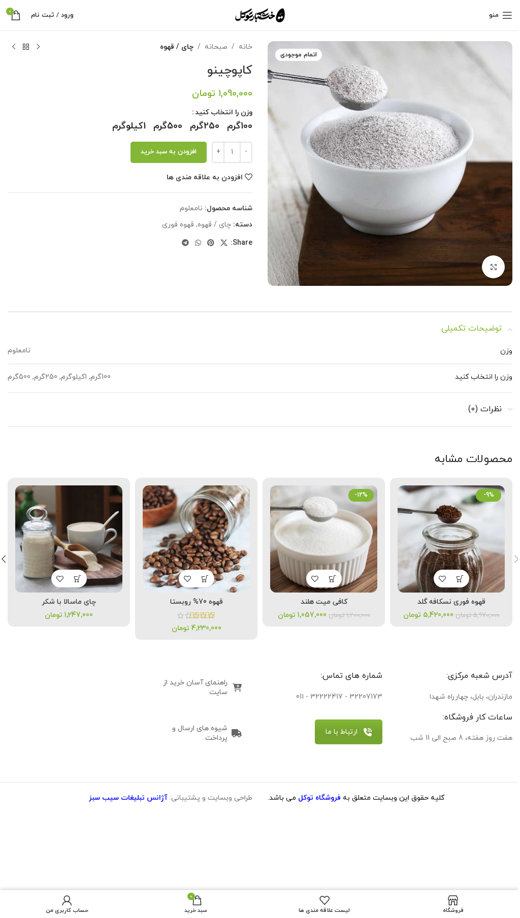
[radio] (239, 126)
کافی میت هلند (324, 602)
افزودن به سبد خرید (169, 151)
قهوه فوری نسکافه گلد (451, 602)
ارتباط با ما (342, 732)
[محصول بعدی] (14, 47)
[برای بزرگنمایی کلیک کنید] (493, 266)
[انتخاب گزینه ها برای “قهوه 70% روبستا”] (205, 578)
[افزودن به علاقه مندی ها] (442, 578)
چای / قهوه (176, 47)
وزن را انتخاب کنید (223, 112)
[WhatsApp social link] (198, 243)
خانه (245, 47)
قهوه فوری (178, 225)
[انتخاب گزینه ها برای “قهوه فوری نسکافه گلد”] (460, 578)
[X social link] (224, 243)
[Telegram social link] (185, 243)
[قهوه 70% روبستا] (196, 539)
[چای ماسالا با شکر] (68, 539)
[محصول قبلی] (38, 47)
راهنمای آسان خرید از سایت (195, 687)
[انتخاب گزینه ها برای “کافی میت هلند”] (333, 578)
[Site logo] (260, 14)
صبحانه (216, 47)
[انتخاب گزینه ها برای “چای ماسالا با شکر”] (78, 578)
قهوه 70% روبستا (196, 602)
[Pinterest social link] (210, 243)
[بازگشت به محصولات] (26, 47)
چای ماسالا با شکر (69, 602)
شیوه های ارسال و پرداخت (200, 733)
